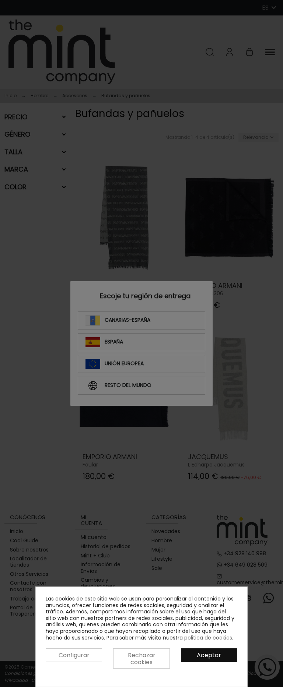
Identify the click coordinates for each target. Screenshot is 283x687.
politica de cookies (208, 637)
